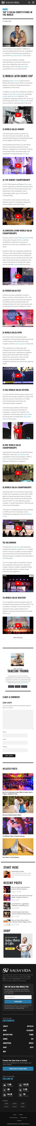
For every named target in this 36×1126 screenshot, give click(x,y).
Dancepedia (7, 1043)
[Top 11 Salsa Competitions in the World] (18, 36)
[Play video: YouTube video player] (18, 115)
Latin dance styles (15, 94)
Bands (5, 1039)
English (6, 1103)
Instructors (7, 1034)
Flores (26, 184)
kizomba (16, 264)
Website (5, 747)
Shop (5, 1047)
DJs (32, 1039)
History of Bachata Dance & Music (12, 815)
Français (15, 1106)
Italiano (23, 1106)
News (5, 1030)
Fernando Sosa (15, 547)
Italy (4, 558)
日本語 (22, 1103)
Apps (31, 1047)
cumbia (5, 96)
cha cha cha (14, 96)
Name (5, 732)
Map (4, 1051)
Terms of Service (9, 1008)
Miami (5, 459)
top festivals (26, 238)
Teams (31, 1034)
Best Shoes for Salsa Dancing (11, 857)
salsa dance (24, 67)
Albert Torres (14, 81)
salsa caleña (28, 414)
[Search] (29, 2)
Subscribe (18, 1002)
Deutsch (6, 1106)
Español (15, 1103)
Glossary (30, 1030)
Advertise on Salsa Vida (18, 1069)
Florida (26, 154)
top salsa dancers (16, 55)
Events (5, 1026)
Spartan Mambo (24, 682)
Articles (5, 9)
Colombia (22, 101)
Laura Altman (21, 454)
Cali (4, 394)
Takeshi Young (7, 21)
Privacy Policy (20, 1008)
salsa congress (20, 344)
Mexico (20, 240)
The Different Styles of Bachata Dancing (14, 836)
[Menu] (33, 2)
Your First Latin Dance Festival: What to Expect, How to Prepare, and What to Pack (18, 793)
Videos (31, 1043)
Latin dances (17, 979)
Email (4, 739)
